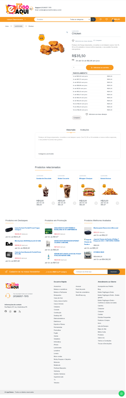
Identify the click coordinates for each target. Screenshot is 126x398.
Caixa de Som (58, 298)
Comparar (98, 40)
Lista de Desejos (103, 326)
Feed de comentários (82, 292)
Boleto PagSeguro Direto (106, 292)
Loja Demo (10, 392)
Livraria (56, 353)
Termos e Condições (104, 341)
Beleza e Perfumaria (60, 292)
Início (7, 26)
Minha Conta (102, 332)
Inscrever (114, 272)
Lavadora (57, 350)
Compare (101, 311)
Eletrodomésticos (59, 318)
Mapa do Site (102, 329)
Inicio (99, 323)
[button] (67, 32)
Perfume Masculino (60, 368)
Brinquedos (57, 295)
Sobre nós (101, 338)
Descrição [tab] (71, 130)
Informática (57, 342)
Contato (100, 314)
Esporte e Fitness (59, 324)
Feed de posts (80, 289)
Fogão (56, 333)
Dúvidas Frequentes (104, 317)
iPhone (56, 344)
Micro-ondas (58, 356)
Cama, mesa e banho (60, 301)
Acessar (78, 286)
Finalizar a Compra (104, 320)
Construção (57, 312)
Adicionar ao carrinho (101, 67)
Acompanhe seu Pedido (105, 286)
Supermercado (58, 377)
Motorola (57, 362)
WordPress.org (80, 295)
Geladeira (57, 339)
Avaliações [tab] (84, 130)
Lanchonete (18, 26)
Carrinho (100, 306)
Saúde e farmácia (59, 374)
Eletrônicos (57, 321)
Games (56, 336)
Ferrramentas (58, 327)
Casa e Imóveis (58, 304)
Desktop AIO (58, 315)
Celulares (57, 307)
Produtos (101, 335)
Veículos (56, 382)
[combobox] (51, 19)
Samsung (57, 371)
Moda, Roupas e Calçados (62, 359)
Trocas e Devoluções (105, 343)
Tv (55, 380)
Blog (99, 289)
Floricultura (57, 330)
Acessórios (57, 286)
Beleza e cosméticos (60, 289)
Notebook (57, 365)
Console (56, 309)
